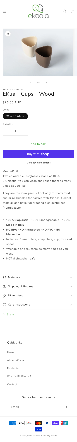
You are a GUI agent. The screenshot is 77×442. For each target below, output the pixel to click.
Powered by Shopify (49, 436)
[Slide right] (46, 83)
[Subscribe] (66, 407)
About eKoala (15, 360)
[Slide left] (31, 83)
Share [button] (10, 314)
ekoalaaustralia (33, 436)
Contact (12, 384)
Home (10, 352)
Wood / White (15, 116)
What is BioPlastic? (19, 376)
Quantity (8, 124)
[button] (4, 11)
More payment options (39, 162)
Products (13, 368)
